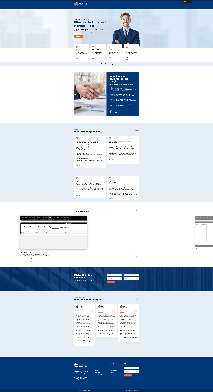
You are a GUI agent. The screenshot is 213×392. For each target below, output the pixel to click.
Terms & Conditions (115, 368)
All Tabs (137, 210)
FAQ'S (113, 372)
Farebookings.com (87, 390)
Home (75, 8)
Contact (103, 8)
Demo (93, 8)
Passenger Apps (98, 372)
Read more (78, 165)
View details (22, 260)
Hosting (96, 370)
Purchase (137, 130)
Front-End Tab (198, 252)
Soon (77, 58)
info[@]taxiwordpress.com (134, 3)
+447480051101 (118, 3)
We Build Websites (98, 367)
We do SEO (97, 368)
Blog (108, 8)
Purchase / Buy (87, 8)
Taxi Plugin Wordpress (99, 374)
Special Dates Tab (25, 252)
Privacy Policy (114, 370)
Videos (98, 8)
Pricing (80, 8)
